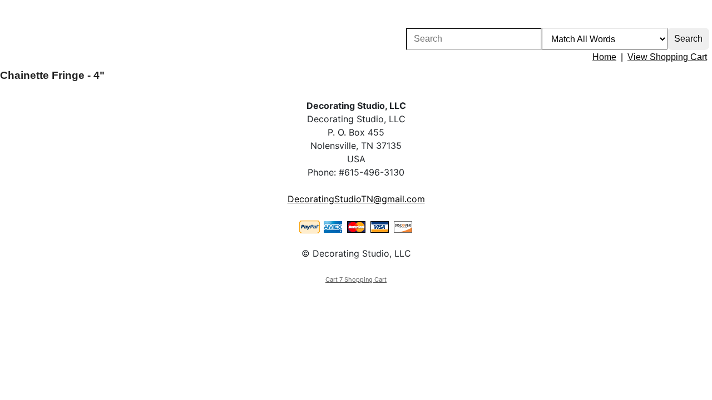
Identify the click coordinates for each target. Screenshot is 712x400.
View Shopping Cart (667, 57)
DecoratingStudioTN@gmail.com (356, 198)
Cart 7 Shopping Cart (356, 279)
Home (604, 57)
